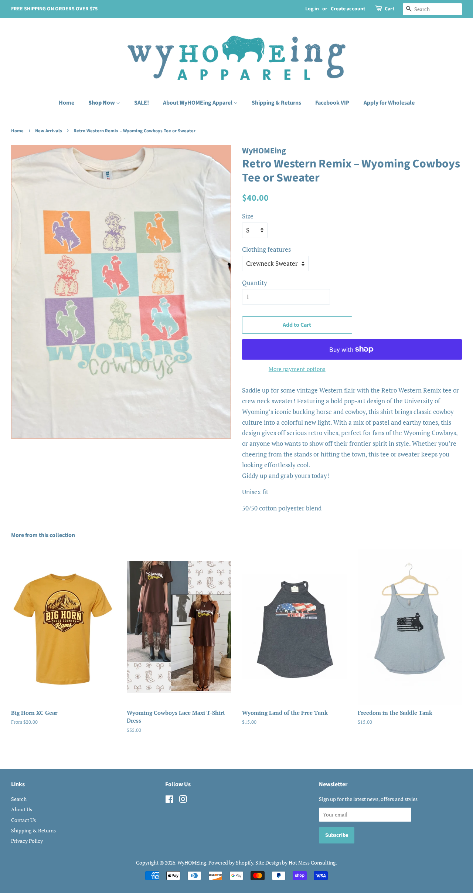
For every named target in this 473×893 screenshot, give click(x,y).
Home (66, 103)
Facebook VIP (332, 103)
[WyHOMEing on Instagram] (183, 800)
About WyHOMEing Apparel (198, 103)
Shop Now (102, 103)
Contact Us (23, 820)
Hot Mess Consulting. (313, 862)
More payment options (297, 369)
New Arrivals (48, 131)
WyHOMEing (191, 862)
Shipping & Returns (276, 103)
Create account (348, 9)
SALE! (141, 103)
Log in (312, 9)
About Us (21, 809)
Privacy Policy (27, 840)
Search (19, 798)
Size (247, 216)
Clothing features (266, 249)
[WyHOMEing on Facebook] (169, 800)
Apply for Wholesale (389, 103)
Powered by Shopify (230, 862)
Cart (389, 9)
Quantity (254, 282)
